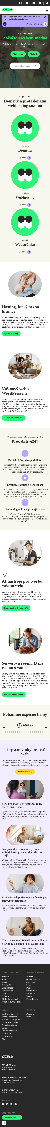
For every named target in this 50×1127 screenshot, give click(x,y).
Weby (28, 988)
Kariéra (5, 979)
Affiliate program (9, 1016)
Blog (4, 1039)
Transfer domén (33, 979)
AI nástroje (30, 993)
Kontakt (5, 976)
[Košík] (40, 3)
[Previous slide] (4, 727)
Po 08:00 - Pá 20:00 (18, 1077)
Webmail (29, 1016)
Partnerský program (11, 1019)
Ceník (4, 993)
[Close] (45, 16)
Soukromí (6, 996)
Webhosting (31, 982)
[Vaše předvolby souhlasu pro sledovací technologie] (4, 1123)
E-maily (29, 996)
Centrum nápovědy (10, 1014)
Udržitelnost (7, 988)
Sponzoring (7, 1036)
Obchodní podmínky (10, 999)
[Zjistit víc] (25, 128)
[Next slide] (45, 727)
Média (4, 982)
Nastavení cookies (10, 1022)
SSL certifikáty (32, 999)
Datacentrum (7, 990)
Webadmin (30, 1014)
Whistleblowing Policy (11, 1002)
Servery (29, 985)
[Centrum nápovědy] (46, 3)
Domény (29, 976)
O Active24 (6, 985)
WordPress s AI (32, 990)
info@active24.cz (15, 1080)
